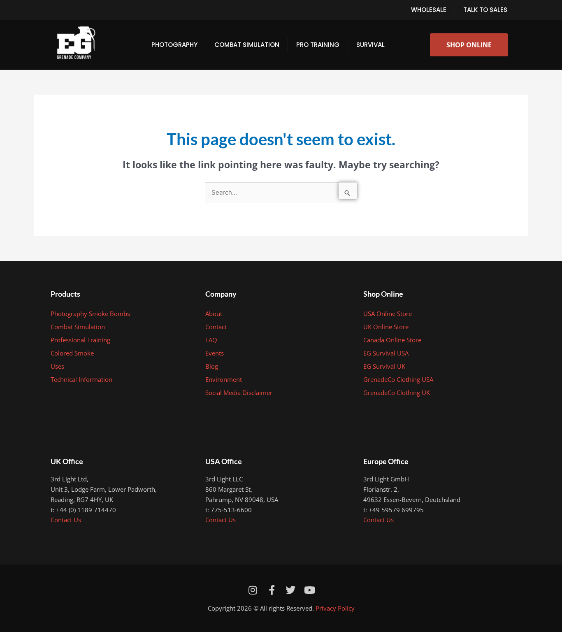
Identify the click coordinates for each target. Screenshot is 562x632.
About (213, 313)
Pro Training (317, 44)
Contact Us (66, 520)
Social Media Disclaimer (238, 392)
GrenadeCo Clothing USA (398, 379)
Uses (57, 366)
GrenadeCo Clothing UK (396, 392)
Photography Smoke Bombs (90, 313)
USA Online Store (387, 313)
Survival (370, 44)
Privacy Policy (335, 608)
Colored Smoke (72, 353)
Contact (216, 327)
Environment (223, 379)
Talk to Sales (485, 9)
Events (214, 353)
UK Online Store (386, 327)
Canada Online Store (392, 340)
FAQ (211, 340)
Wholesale (428, 9)
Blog (211, 366)
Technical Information (81, 379)
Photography (174, 44)
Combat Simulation (246, 44)
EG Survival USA (386, 353)
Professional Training (80, 340)
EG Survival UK (384, 366)
